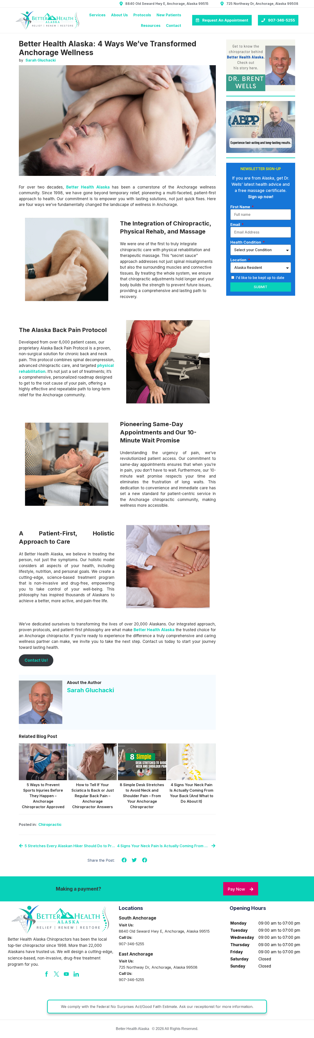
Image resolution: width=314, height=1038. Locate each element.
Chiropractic (50, 824)
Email (235, 224)
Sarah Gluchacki (90, 690)
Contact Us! (36, 660)
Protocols (142, 15)
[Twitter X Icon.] (56, 974)
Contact (173, 25)
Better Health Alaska (87, 187)
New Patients (169, 15)
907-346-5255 (131, 944)
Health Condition (246, 242)
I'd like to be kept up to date (260, 277)
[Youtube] (66, 974)
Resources (150, 25)
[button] (124, 860)
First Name (240, 207)
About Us (119, 15)
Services (97, 15)
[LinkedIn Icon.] (76, 974)
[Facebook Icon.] (46, 974)
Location (238, 260)
